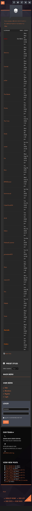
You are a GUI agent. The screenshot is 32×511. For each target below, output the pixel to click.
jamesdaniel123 (8, 254)
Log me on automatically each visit (13, 417)
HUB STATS (9, 501)
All (13, 21)
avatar (5, 146)
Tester (5, 316)
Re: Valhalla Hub (10, 466)
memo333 (7, 280)
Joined (26, 30)
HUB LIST (22, 498)
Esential (6, 66)
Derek (5, 134)
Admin (5, 39)
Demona (6, 53)
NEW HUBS (18, 501)
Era (5, 158)
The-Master (7, 94)
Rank (21, 30)
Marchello (6, 330)
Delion (5, 231)
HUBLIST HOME (11, 498)
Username (7, 30)
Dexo (5, 267)
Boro (5, 170)
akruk (5, 218)
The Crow (6, 121)
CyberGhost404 (8, 205)
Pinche (6, 108)
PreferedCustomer (9, 242)
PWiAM (6, 303)
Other (5, 26)
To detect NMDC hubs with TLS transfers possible (16, 481)
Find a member (8, 21)
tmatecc (6, 344)
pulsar (5, 80)
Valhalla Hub (9, 468)
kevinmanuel (7, 193)
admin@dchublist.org (8, 453)
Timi (5, 292)
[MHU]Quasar (7, 182)
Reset (4, 492)
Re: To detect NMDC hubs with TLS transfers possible (14, 470)
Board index (8, 353)
